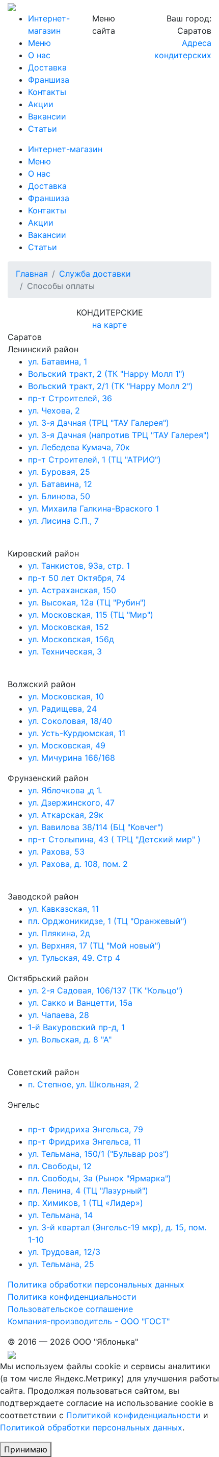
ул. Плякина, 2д (59, 933)
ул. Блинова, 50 (59, 496)
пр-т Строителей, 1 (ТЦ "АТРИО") (94, 459)
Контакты (47, 92)
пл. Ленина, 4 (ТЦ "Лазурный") (88, 1190)
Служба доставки (95, 274)
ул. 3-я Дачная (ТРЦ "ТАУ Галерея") (98, 423)
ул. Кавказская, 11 (63, 909)
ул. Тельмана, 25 (61, 1264)
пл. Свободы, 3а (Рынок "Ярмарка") (99, 1178)
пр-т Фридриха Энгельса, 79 (85, 1129)
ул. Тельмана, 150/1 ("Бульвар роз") (98, 1154)
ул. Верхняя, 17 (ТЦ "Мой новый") (94, 945)
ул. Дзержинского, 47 (71, 802)
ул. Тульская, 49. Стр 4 (74, 958)
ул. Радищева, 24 (62, 708)
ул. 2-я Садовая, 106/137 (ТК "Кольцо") (105, 990)
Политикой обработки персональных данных (91, 1427)
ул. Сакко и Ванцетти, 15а (80, 1003)
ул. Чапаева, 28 (58, 1015)
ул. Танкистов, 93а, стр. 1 (79, 566)
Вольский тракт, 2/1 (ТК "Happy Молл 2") (110, 386)
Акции (40, 104)
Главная (32, 274)
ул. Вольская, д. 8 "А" (70, 1039)
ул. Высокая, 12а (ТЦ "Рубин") (87, 602)
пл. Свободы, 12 (60, 1166)
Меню (39, 43)
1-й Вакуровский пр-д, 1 (76, 1027)
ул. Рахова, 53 (56, 851)
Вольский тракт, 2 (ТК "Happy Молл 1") (106, 374)
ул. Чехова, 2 (54, 410)
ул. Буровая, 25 (59, 472)
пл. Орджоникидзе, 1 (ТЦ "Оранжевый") (107, 921)
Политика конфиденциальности (72, 1297)
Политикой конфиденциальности (133, 1415)
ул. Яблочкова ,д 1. (65, 790)
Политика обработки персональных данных (96, 1284)
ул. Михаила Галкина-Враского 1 (93, 508)
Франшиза (48, 80)
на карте (109, 325)
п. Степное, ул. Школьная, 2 (83, 1084)
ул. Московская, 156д (71, 639)
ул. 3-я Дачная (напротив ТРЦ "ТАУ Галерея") (118, 435)
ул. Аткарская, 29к (65, 815)
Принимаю (25, 1449)
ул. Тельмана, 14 (60, 1215)
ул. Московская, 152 (68, 627)
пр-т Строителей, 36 (70, 398)
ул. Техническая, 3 (65, 651)
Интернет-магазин (65, 149)
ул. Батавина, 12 (60, 484)
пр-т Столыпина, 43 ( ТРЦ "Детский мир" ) (114, 839)
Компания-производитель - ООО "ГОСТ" (89, 1321)
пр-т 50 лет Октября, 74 (76, 578)
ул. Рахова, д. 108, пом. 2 (78, 864)
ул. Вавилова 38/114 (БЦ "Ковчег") (95, 827)
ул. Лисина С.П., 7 (63, 521)
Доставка (47, 67)
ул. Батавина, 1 (57, 361)
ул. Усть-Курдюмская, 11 (76, 733)
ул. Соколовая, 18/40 (70, 721)
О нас (39, 55)
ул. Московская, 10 (66, 696)
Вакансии (47, 116)
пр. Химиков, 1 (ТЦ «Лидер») (85, 1203)
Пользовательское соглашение (70, 1309)
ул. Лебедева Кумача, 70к (79, 447)
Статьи (42, 129)
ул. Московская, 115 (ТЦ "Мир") (90, 615)
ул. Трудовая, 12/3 (64, 1252)
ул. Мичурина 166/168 (71, 757)
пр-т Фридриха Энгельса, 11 (84, 1141)
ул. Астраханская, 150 (72, 590)
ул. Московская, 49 (66, 745)
